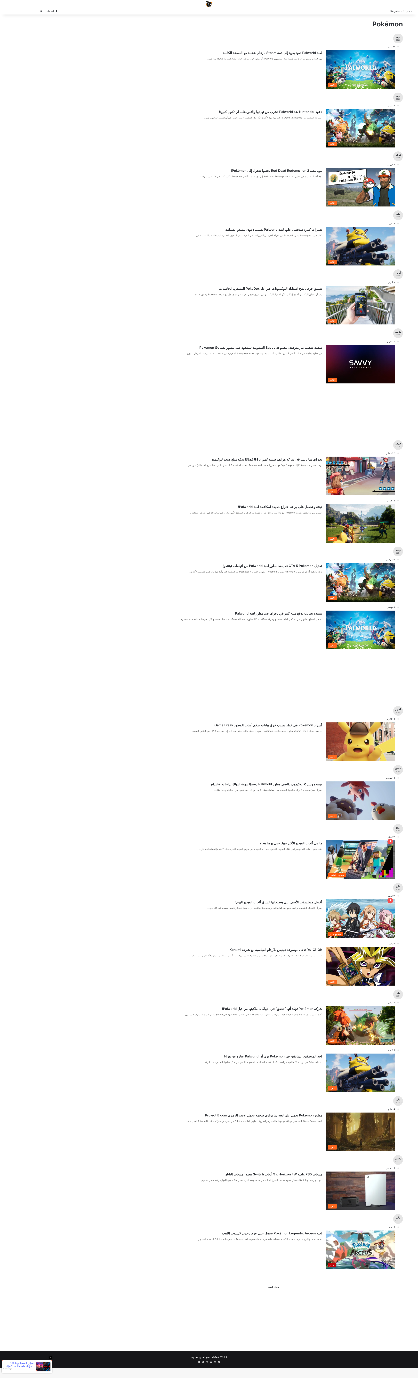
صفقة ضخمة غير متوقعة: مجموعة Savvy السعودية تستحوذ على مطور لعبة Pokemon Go (260, 348)
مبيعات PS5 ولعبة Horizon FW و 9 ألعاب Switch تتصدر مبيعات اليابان (273, 1174)
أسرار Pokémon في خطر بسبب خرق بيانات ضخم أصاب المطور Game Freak (268, 725)
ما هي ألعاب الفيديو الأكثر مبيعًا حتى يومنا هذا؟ (291, 843)
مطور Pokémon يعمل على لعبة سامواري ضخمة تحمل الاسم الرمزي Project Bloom (263, 1115)
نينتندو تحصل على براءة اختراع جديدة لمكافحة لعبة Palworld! (280, 507)
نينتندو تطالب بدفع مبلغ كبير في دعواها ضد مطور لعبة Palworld (278, 613)
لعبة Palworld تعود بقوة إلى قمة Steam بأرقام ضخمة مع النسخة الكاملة (272, 53)
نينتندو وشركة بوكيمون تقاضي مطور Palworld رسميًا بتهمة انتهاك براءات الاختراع (266, 784)
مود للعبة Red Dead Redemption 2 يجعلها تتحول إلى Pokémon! (276, 171)
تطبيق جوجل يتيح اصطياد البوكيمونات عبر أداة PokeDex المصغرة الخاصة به (270, 289)
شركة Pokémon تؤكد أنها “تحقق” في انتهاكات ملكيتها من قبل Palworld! (272, 1009)
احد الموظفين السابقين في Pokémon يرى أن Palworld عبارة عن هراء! (273, 1056)
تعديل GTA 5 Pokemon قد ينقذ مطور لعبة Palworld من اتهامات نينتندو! (272, 566)
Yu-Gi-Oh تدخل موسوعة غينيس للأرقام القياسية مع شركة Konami (276, 950)
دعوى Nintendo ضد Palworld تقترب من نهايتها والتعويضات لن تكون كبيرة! (270, 112)
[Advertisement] (265, 410)
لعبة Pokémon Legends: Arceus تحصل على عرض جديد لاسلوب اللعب (272, 1233)
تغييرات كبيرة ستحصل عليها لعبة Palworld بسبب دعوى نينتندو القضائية (273, 230)
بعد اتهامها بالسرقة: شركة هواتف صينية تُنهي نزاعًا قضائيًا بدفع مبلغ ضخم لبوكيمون (266, 459)
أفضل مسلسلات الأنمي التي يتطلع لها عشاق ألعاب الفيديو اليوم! (278, 902)
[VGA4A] (209, 4)
